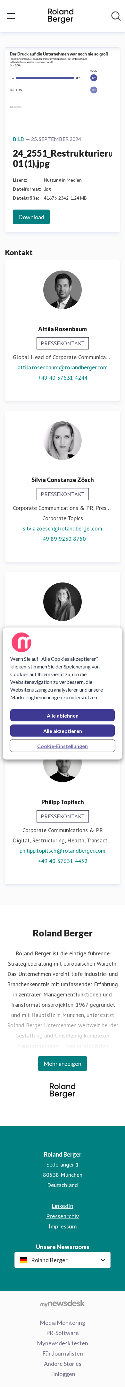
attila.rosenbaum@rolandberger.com (63, 367)
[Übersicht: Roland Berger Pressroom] (60, 16)
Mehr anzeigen (62, 1063)
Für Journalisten (62, 1353)
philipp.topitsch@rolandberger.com (62, 850)
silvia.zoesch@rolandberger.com (62, 528)
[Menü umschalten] (11, 16)
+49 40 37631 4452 (63, 861)
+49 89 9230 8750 (62, 538)
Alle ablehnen (63, 715)
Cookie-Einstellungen (62, 746)
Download (31, 216)
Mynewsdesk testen (62, 1343)
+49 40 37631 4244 (63, 377)
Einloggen (62, 1373)
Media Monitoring (62, 1322)
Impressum (63, 1226)
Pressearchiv (62, 1215)
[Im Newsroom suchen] (116, 16)
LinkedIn (62, 1205)
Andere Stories (62, 1363)
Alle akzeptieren (62, 731)
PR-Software (62, 1332)
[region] (62, 694)
